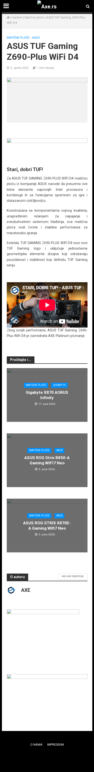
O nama (36, 744)
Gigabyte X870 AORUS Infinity (47, 395)
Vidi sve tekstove (73, 576)
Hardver (17, 17)
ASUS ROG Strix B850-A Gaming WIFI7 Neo (47, 460)
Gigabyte (59, 385)
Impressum (55, 744)
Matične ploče (34, 17)
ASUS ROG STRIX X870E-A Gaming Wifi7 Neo (47, 526)
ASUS (36, 37)
